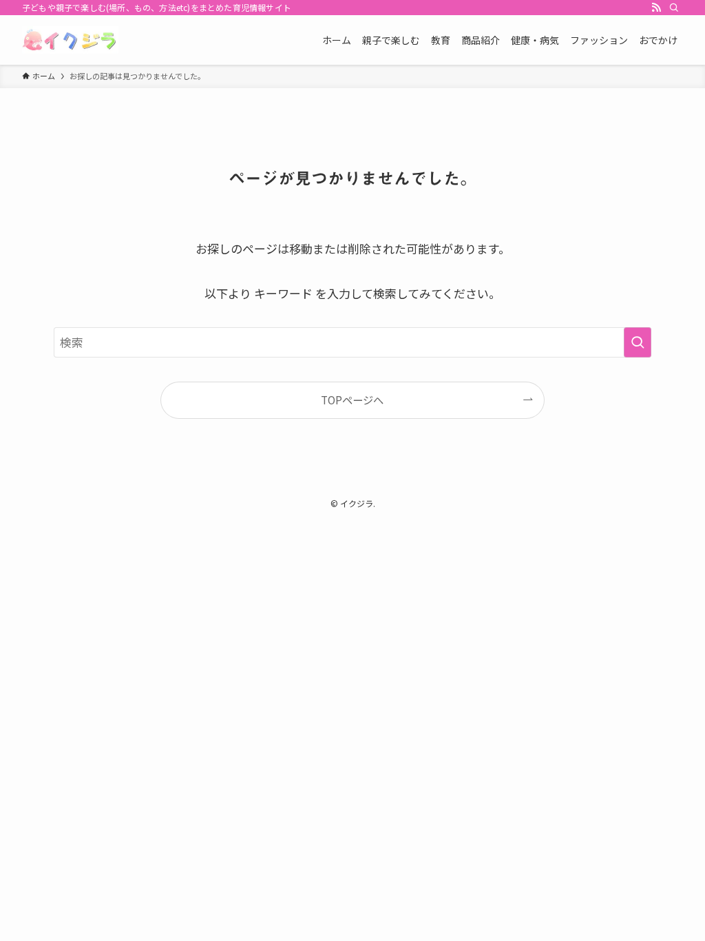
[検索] (674, 7)
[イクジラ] (70, 40)
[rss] (656, 7)
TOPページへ (352, 399)
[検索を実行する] (637, 342)
